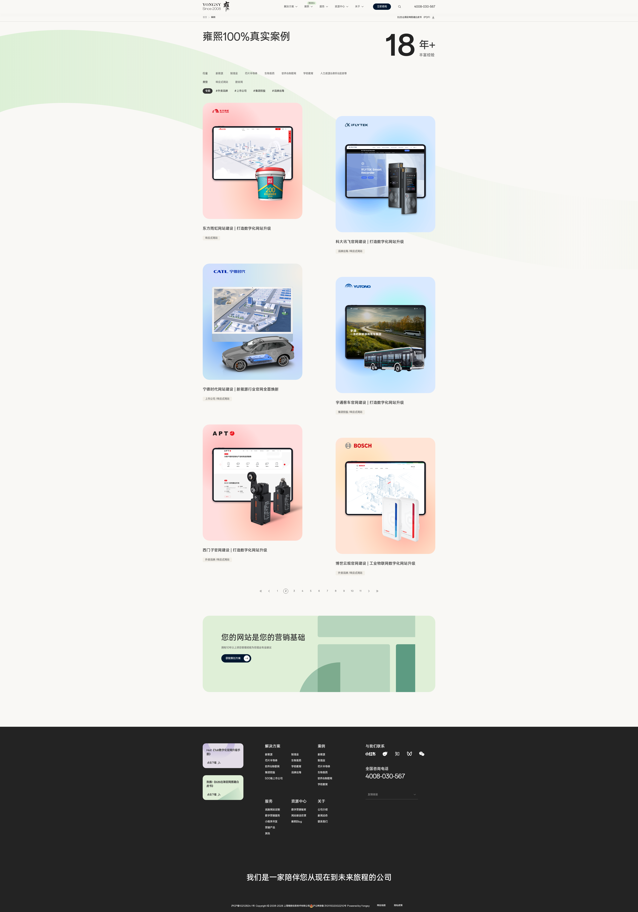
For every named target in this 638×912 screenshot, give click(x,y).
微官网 (239, 82)
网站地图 (381, 905)
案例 (213, 17)
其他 (267, 833)
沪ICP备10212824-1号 (243, 906)
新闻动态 (323, 815)
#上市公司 (240, 90)
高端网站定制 (272, 809)
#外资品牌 (222, 90)
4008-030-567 (385, 776)
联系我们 (323, 821)
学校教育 (308, 73)
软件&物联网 (289, 73)
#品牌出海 (278, 90)
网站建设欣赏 (298, 815)
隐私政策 (398, 905)
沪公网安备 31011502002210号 (329, 906)
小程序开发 (271, 821)
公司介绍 (323, 809)
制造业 (234, 73)
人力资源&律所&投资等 (333, 73)
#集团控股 (259, 90)
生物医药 (269, 73)
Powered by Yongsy (358, 906)
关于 (321, 801)
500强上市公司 (274, 778)
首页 (205, 17)
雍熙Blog (296, 821)
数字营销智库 (298, 809)
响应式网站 (222, 82)
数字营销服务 (272, 815)
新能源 (219, 73)
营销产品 (270, 827)
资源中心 (299, 801)
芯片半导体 (251, 73)
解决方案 (272, 746)
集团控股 (270, 772)
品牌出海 (296, 772)
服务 (269, 801)
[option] (402, 44)
